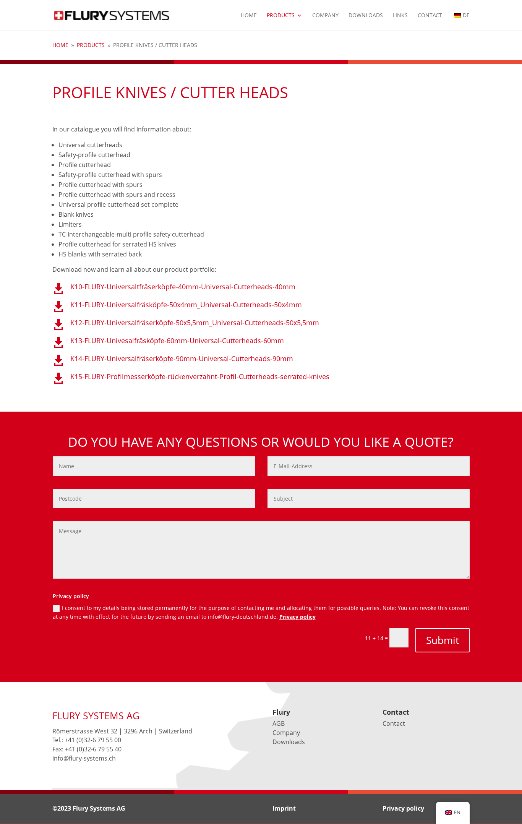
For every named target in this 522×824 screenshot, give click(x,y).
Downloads (366, 16)
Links (400, 16)
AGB (278, 723)
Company (325, 16)
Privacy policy (297, 616)
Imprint (284, 808)
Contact (430, 16)
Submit (442, 640)
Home (249, 16)
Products (281, 16)
